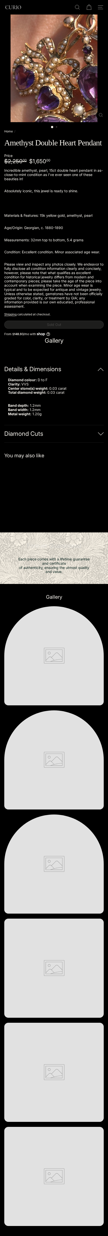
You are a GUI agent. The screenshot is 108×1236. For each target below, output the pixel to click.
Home (8, 131)
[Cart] (89, 7)
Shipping (10, 314)
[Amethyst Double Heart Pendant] (36, 492)
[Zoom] (100, 115)
